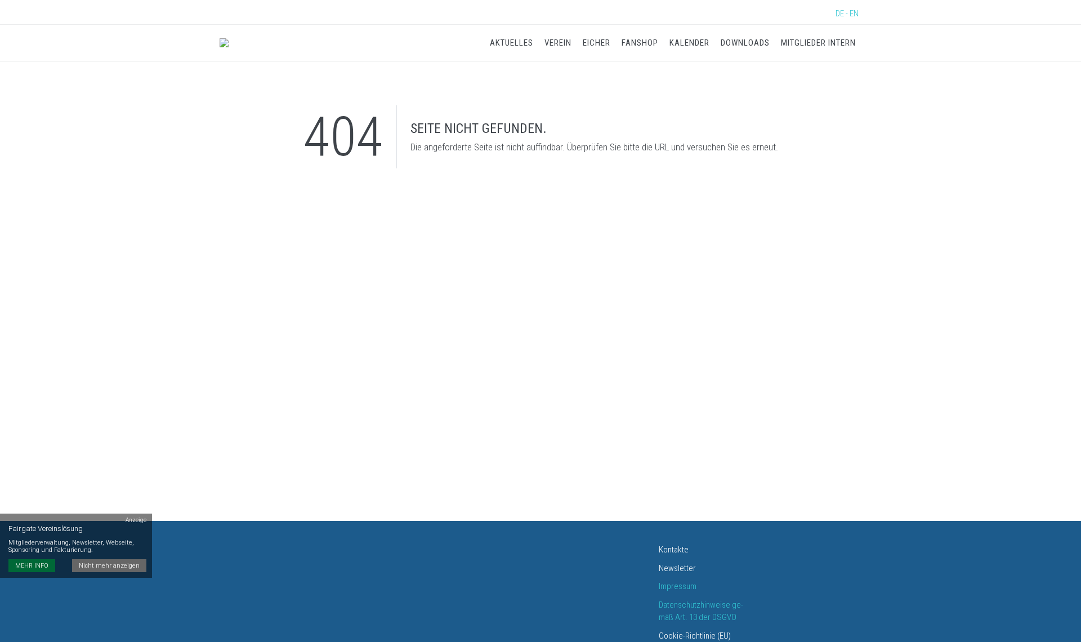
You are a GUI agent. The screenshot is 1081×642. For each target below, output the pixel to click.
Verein (557, 43)
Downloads (745, 43)
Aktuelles (511, 43)
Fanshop (640, 43)
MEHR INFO (31, 565)
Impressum (677, 586)
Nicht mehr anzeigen (109, 565)
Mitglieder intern (818, 43)
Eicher (596, 43)
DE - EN (847, 13)
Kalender (689, 43)
